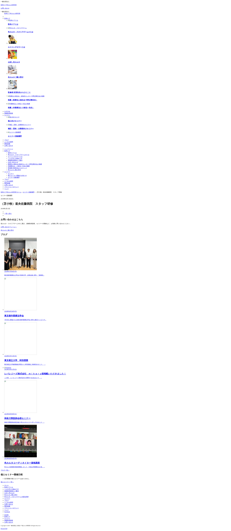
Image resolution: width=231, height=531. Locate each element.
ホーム (6, 485)
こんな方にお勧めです (15, 158)
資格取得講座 (8, 113)
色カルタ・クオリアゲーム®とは (18, 154)
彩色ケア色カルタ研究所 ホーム (11, 192)
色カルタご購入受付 (14, 170)
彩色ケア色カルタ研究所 (9, 5)
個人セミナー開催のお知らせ (17, 175)
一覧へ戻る (8, 213)
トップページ (8, 149)
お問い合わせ (5, 8)
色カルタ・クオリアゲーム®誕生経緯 (16, 496)
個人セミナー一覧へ (7, 482)
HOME (6, 515)
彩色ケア (7, 18)
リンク (6, 189)
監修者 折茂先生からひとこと (17, 168)
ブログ (6, 140)
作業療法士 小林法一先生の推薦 (19, 166)
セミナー (7, 115)
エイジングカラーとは (15, 156)
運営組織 (7, 144)
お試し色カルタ (13, 162)
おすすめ (7, 111)
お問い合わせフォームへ (9, 227)
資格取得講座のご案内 (15, 160)
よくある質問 (8, 142)
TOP (4, 528)
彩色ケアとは (12, 153)
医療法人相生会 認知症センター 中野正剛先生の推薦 (25, 164)
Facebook (7, 512)
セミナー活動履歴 (13, 177)
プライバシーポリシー (11, 187)
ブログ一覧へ (5, 470)
